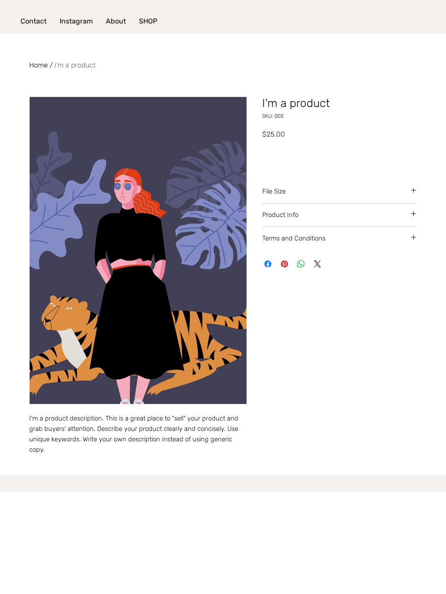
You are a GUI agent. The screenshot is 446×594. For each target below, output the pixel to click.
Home (38, 65)
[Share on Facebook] (268, 264)
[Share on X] (317, 264)
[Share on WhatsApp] (301, 264)
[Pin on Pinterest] (284, 264)
